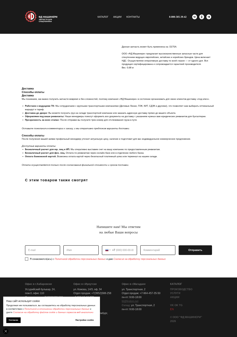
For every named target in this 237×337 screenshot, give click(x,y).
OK (176, 305)
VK (172, 305)
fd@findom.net (130, 301)
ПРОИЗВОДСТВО (181, 289)
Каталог (103, 16)
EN (172, 309)
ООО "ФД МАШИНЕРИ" (187, 317)
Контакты (133, 16)
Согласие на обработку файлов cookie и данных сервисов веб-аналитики (53, 312)
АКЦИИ (174, 297)
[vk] (194, 16)
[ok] (201, 16)
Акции (117, 16)
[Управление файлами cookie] (5, 331)
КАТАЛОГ (176, 284)
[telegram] (208, 16)
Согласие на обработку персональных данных (140, 259)
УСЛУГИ (175, 293)
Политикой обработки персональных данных (80, 259)
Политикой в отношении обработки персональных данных (56, 309)
